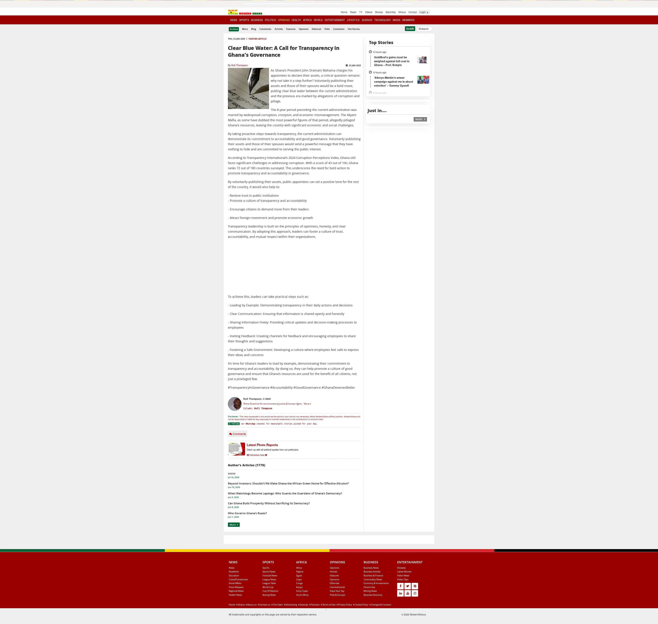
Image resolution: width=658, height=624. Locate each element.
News (231, 567)
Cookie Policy (361, 604)
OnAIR (410, 28)
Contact (413, 12)
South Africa (302, 594)
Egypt (299, 575)
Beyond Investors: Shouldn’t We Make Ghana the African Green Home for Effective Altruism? (288, 483)
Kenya (299, 587)
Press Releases (236, 587)
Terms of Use (328, 604)
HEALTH (296, 20)
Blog (253, 29)
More (245, 29)
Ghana (402, 12)
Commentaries (337, 587)
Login (423, 12)
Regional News (236, 590)
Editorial (316, 29)
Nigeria (299, 571)
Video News (403, 575)
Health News (235, 594)
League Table (269, 583)
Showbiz (401, 567)
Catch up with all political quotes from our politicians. (273, 449)
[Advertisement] (294, 267)
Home (344, 12)
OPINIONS (284, 20)
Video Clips (402, 579)
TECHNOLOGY (382, 20)
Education (234, 575)
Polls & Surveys (337, 594)
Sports (266, 567)
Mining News (370, 590)
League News (269, 579)
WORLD (318, 20)
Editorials (334, 583)
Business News (371, 567)
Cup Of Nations (270, 590)
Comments (338, 29)
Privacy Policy (345, 604)
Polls (327, 29)
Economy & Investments (376, 583)
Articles (279, 29)
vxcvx (231, 473)
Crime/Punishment (238, 579)
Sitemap (303, 604)
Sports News (269, 571)
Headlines (234, 571)
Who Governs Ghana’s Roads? (247, 513)
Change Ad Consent (380, 604)
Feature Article (257, 38)
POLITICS (270, 20)
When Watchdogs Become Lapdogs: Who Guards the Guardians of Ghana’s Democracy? (285, 493)
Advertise (391, 12)
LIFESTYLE (353, 20)
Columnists (265, 29)
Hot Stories (354, 29)
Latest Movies (404, 571)
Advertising (291, 604)
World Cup (268, 587)
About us (252, 604)
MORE (419, 119)
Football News (270, 575)
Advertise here (257, 455)
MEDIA (396, 20)
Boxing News (269, 594)
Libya (299, 579)
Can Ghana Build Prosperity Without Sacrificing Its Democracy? (269, 503)
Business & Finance (373, 575)
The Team (277, 604)
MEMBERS (408, 20)
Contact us (264, 604)
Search (424, 28)
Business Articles (372, 571)
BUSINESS (257, 20)
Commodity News (373, 579)
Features (290, 29)
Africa (299, 567)
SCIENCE (367, 20)
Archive (234, 29)
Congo (299, 583)
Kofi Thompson (239, 65)
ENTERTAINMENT (335, 20)
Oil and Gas (369, 587)
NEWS (233, 20)
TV (360, 12)
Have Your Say (337, 590)
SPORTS (244, 20)
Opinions (303, 29)
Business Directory (373, 594)
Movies (379, 12)
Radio (353, 12)
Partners (315, 604)
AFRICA (307, 20)
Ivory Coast (302, 590)
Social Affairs (235, 583)
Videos (368, 12)
